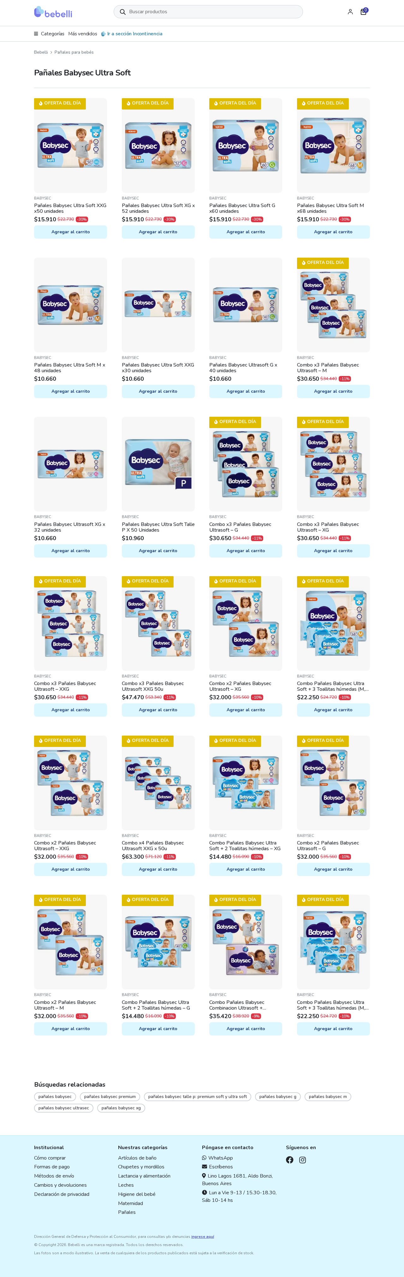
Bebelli (41, 52)
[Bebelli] (53, 11)
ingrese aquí (202, 1236)
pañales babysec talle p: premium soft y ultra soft (197, 1097)
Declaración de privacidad (61, 1193)
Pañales (127, 1212)
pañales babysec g (277, 1097)
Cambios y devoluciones (60, 1185)
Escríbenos (221, 1166)
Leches (126, 1185)
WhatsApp (220, 1157)
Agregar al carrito (70, 232)
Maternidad (130, 1203)
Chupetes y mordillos (141, 1166)
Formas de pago (52, 1166)
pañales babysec (55, 1097)
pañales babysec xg (121, 1108)
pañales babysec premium (110, 1097)
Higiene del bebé (137, 1193)
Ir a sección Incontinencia (135, 34)
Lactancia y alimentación (144, 1176)
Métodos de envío (54, 1176)
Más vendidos (82, 34)
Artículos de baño (137, 1157)
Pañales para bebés (74, 52)
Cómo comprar (50, 1157)
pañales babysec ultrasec (64, 1108)
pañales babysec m (328, 1097)
